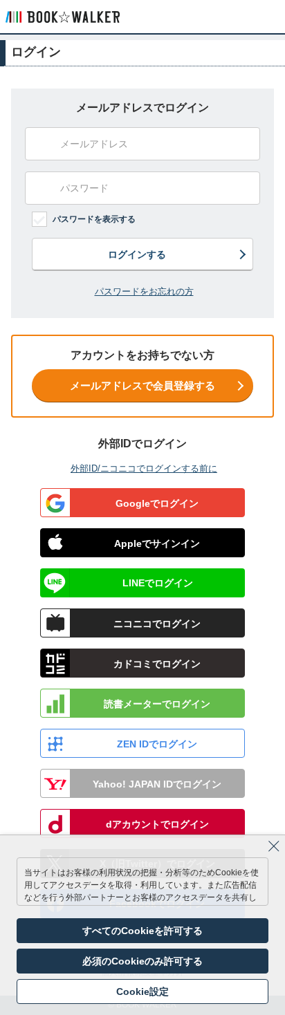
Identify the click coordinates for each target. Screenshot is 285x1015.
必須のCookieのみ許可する (142, 961)
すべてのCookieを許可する (142, 930)
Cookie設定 (142, 991)
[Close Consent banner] (274, 846)
